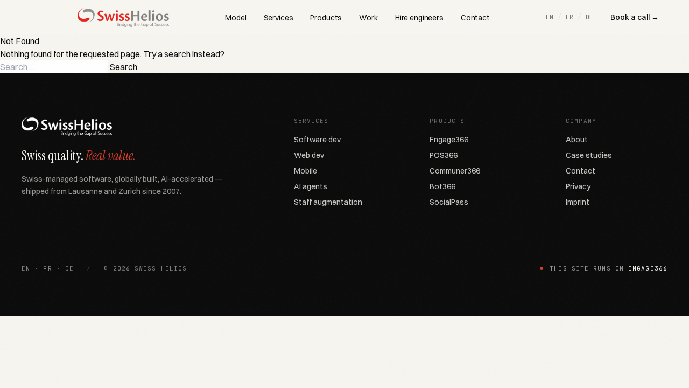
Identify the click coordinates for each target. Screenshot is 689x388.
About (577, 139)
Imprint (577, 202)
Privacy (578, 186)
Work (368, 18)
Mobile (305, 171)
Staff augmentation (328, 202)
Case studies (589, 155)
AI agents (310, 186)
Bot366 (442, 186)
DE (589, 17)
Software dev (317, 139)
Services (278, 18)
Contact (475, 18)
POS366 (444, 155)
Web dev (309, 155)
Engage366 (449, 139)
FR (569, 17)
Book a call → (634, 17)
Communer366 (455, 171)
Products (326, 18)
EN (549, 17)
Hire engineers (419, 18)
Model (235, 18)
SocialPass (449, 202)
